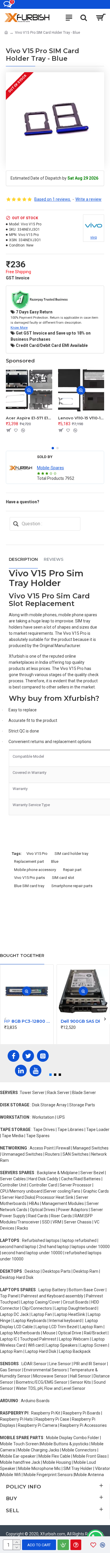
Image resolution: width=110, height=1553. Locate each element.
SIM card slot (63, 877)
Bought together (22, 955)
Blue (54, 861)
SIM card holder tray (71, 853)
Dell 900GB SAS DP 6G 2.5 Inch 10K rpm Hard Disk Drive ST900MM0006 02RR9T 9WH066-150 (85, 1021)
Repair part (72, 869)
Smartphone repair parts (71, 886)
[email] (16, 523)
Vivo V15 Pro (37, 853)
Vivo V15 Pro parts (29, 877)
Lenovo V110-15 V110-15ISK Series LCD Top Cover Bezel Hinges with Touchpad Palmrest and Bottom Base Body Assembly (81, 418)
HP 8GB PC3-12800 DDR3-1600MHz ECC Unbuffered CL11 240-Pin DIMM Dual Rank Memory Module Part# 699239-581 (28, 1021)
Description (23, 559)
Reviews (53, 559)
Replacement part (29, 861)
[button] (53, 448)
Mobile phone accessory (35, 869)
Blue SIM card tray (29, 886)
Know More (19, 327)
